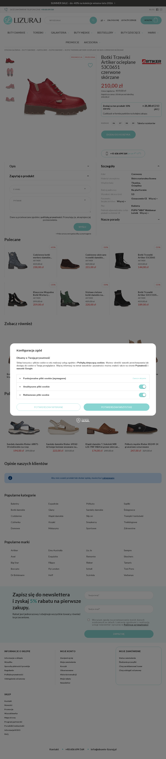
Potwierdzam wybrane (48, 407)
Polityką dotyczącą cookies (91, 363)
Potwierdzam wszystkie (116, 407)
